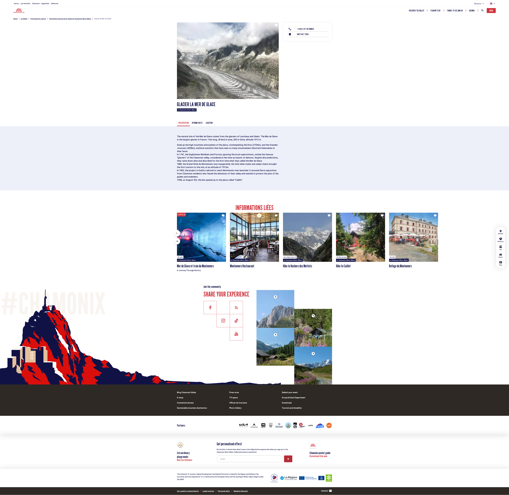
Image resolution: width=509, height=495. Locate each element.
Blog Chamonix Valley (186, 392)
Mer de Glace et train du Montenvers (195, 266)
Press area (234, 392)
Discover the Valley (416, 10)
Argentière (45, 4)
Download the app (318, 456)
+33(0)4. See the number (305, 29)
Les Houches (25, 4)
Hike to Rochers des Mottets (297, 266)
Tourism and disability (292, 408)
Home (15, 19)
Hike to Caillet (343, 266)
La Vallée (24, 19)
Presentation (183, 122)
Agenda (472, 10)
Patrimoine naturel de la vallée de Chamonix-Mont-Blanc (70, 19)
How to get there (303, 34)
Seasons (477, 4)
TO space (233, 398)
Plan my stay (435, 10)
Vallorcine (54, 4)
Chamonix (36, 4)
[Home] (19, 11)
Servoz (16, 4)
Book (491, 10)
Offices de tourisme (238, 403)
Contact (324, 491)
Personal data (224, 491)
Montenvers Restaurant (242, 266)
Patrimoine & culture (38, 19)
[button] (177, 233)
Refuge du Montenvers (400, 266)
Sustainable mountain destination (192, 408)
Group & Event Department (293, 398)
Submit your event (290, 392)
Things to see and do (455, 10)
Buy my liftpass (184, 460)
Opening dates (197, 122)
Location (209, 122)
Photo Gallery (235, 408)
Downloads (287, 403)
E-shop (180, 398)
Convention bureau (185, 403)
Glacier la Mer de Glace (102, 19)
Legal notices (208, 491)
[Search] (482, 10)
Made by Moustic (241, 491)
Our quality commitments (188, 491)
